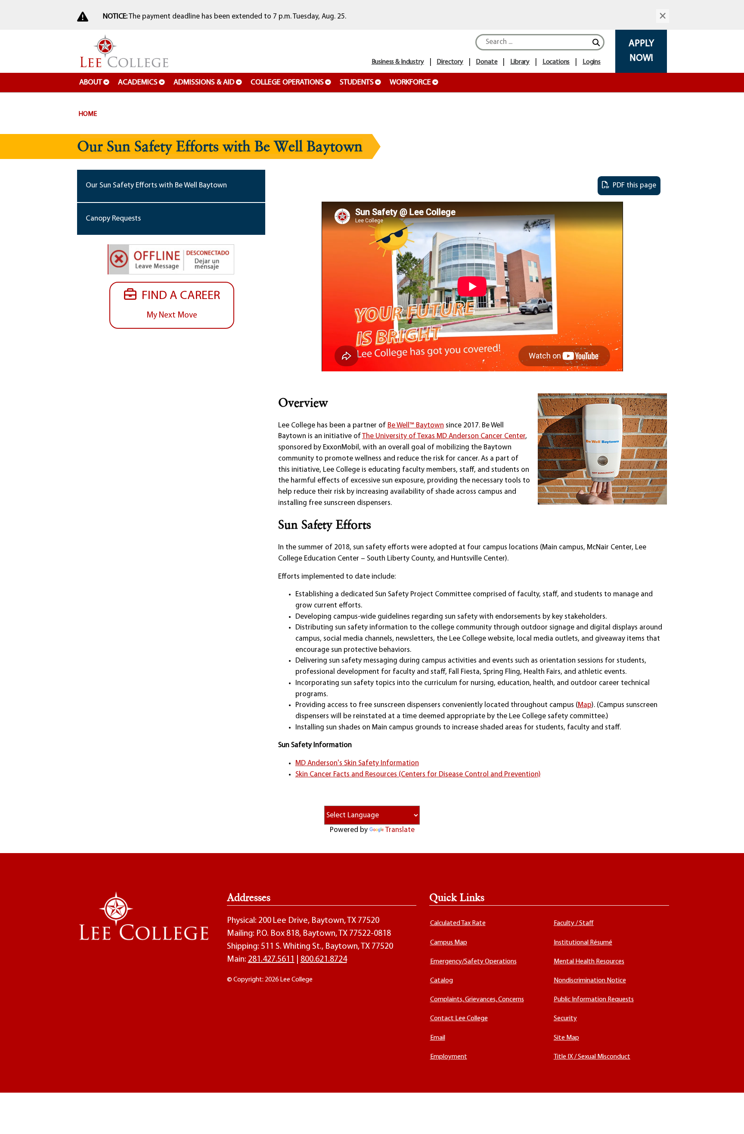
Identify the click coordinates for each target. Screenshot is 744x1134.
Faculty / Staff (574, 923)
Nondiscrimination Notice (590, 980)
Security (565, 1018)
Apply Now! (641, 51)
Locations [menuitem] (556, 62)
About (90, 83)
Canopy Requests (113, 218)
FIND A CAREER (178, 305)
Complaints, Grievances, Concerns (477, 999)
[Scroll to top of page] (726, 1116)
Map (585, 705)
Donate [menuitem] (486, 62)
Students (357, 83)
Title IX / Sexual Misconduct (592, 1056)
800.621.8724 (324, 959)
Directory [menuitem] (450, 62)
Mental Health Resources (589, 961)
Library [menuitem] (520, 62)
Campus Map (448, 942)
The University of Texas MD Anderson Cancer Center (443, 436)
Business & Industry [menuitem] (398, 62)
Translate (400, 830)
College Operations (287, 83)
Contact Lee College (459, 1018)
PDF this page (632, 185)
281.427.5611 (271, 959)
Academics (138, 83)
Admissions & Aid (204, 83)
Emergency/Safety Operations (473, 961)
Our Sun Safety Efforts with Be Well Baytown (156, 185)
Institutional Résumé (583, 942)
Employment (448, 1056)
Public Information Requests (594, 999)
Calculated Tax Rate (458, 923)
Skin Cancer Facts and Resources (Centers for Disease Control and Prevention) (418, 774)
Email (437, 1037)
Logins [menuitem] (592, 62)
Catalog (441, 980)
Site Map (566, 1037)
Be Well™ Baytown (416, 425)
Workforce (410, 83)
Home (87, 114)
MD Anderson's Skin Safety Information (357, 763)
